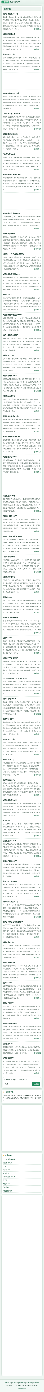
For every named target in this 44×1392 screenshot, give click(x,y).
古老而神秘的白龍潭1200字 (13, 922)
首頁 (11, 2)
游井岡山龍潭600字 (10, 1023)
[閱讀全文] (37, 29)
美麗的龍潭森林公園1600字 (13, 174)
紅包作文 (6, 1166)
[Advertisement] (22, 81)
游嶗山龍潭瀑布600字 (11, 335)
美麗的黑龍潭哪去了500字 (12, 315)
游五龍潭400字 (8, 820)
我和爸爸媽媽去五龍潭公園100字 (15, 678)
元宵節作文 (6, 1170)
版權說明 (15, 1383)
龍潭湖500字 (7, 597)
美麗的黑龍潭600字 (10, 800)
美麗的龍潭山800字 (10, 457)
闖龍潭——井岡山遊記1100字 (13, 254)
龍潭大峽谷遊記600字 (11, 902)
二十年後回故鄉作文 (10, 1159)
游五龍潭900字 (8, 1058)
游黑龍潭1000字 (9, 739)
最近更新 (36, 1383)
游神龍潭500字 (8, 355)
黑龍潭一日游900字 (10, 516)
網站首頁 (8, 1383)
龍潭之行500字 (8, 1003)
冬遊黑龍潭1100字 (9, 841)
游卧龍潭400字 (8, 942)
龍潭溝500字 (7, 983)
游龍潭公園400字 (9, 34)
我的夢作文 (6, 1184)
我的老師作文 (7, 1187)
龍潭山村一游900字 (10, 881)
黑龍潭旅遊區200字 (10, 376)
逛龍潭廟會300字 (9, 396)
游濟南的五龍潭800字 (11, 658)
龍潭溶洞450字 (8, 719)
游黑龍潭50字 (8, 1044)
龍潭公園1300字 (9, 54)
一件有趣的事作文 (9, 1177)
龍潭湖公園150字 (9, 780)
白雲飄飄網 (22, 1388)
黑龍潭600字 (7, 294)
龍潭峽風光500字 (9, 234)
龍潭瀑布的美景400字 (11, 416)
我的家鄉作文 (7, 1191)
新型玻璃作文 (7, 1163)
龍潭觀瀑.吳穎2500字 (10, 617)
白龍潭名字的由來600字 (11, 114)
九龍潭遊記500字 (9, 557)
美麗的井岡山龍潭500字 (11, 213)
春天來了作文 (7, 1180)
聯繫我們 (22, 1383)
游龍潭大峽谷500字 (10, 962)
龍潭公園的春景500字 (11, 14)
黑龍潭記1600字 (9, 760)
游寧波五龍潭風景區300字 (12, 536)
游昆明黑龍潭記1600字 (11, 93)
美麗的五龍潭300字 (10, 861)
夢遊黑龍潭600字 (9, 496)
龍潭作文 (17, 2)
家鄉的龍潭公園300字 (11, 134)
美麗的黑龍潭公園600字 (11, 274)
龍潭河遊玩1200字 (9, 699)
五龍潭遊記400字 (9, 577)
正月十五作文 (7, 1173)
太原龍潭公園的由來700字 (12, 436)
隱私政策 (29, 1383)
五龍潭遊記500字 (9, 154)
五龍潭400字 (7, 638)
